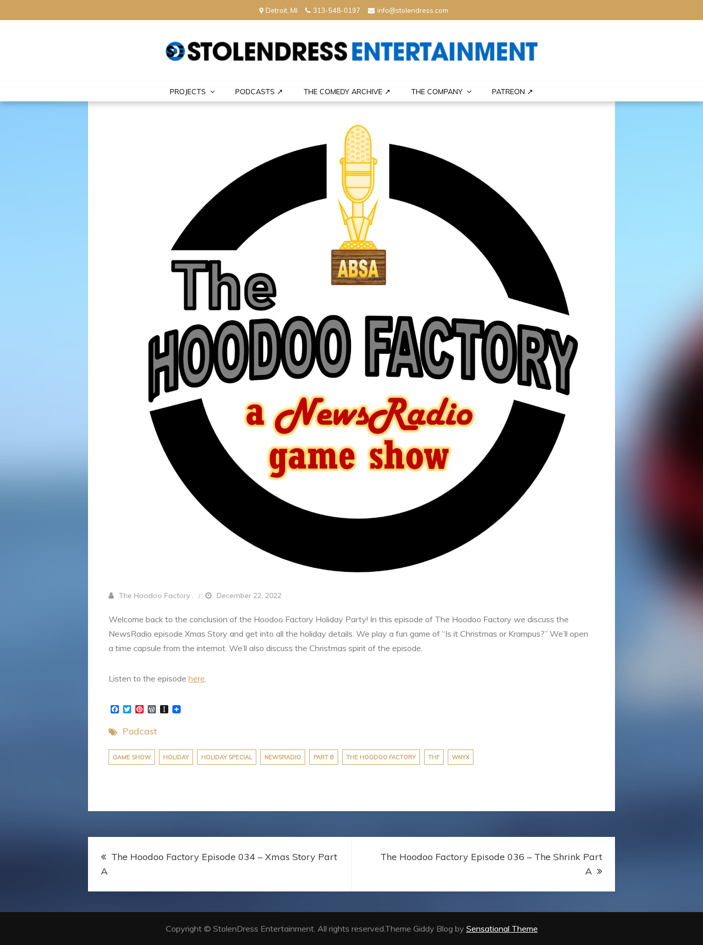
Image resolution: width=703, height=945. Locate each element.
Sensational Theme (502, 928)
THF (434, 757)
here (196, 678)
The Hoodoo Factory (381, 757)
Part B (323, 757)
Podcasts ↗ (259, 91)
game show (132, 757)
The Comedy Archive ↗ (347, 91)
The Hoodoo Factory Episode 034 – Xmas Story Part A (219, 864)
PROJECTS (188, 91)
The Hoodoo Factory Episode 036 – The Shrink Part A (491, 864)
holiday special (226, 757)
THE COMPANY (437, 91)
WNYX (460, 757)
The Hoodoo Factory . (156, 595)
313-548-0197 (336, 10)
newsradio (283, 757)
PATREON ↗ (512, 91)
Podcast (139, 731)
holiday (176, 757)
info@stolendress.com (412, 10)
